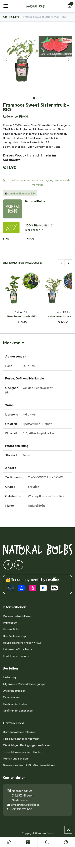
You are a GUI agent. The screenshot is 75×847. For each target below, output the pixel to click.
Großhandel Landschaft (18, 710)
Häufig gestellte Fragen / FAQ (22, 642)
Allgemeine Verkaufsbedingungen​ (24, 684)
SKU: (6, 238)
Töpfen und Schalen (15, 758)
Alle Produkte (11, 17)
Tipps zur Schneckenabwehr (21, 738)
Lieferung (9, 677)
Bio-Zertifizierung (14, 636)
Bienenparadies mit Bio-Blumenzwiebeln (29, 765)
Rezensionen (11, 697)
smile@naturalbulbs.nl (24, 805)
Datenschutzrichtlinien (17, 616)
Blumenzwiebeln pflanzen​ (19, 732)
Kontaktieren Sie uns (16, 656)
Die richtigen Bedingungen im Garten (27, 745)
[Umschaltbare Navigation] (6, 6)
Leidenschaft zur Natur (17, 649)
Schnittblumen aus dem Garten (22, 752)
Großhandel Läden (15, 704)
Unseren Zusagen (14, 690)
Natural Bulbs (11, 629)
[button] (6, 59)
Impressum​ (10, 622)
